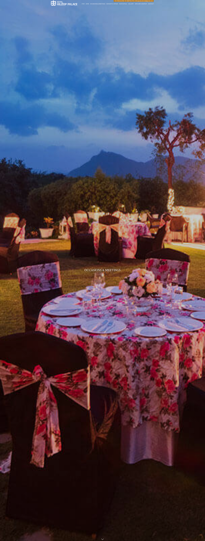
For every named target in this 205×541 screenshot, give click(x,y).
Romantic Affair (112, 4)
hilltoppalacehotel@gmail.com (144, 1)
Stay (83, 4)
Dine (87, 4)
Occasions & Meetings (97, 4)
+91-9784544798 (119, 1)
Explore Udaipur (141, 4)
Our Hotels (123, 4)
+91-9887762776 (129, 1)
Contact (151, 4)
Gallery (131, 4)
